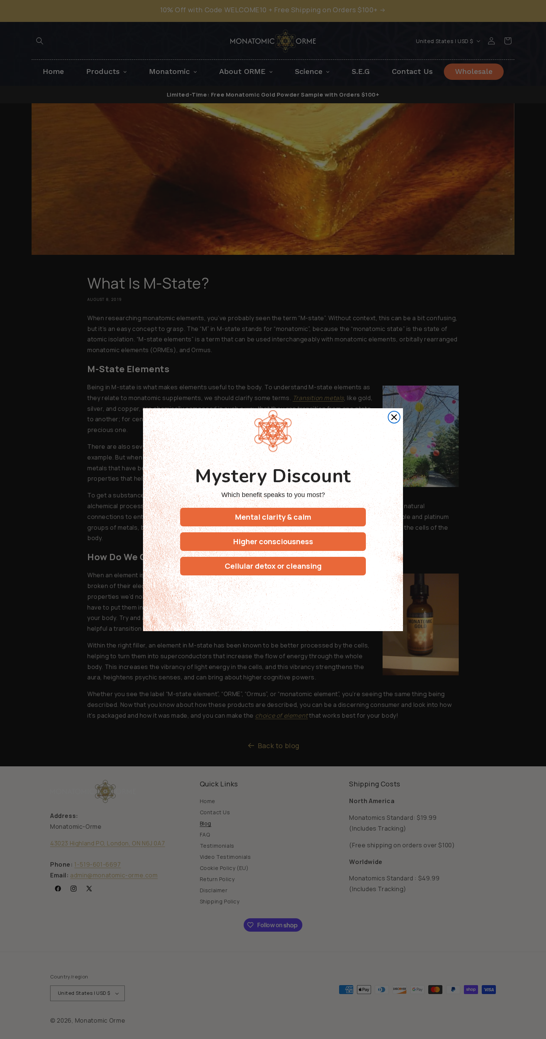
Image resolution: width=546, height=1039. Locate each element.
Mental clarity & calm (273, 517)
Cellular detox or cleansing (273, 566)
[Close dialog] (394, 417)
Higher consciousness (273, 541)
